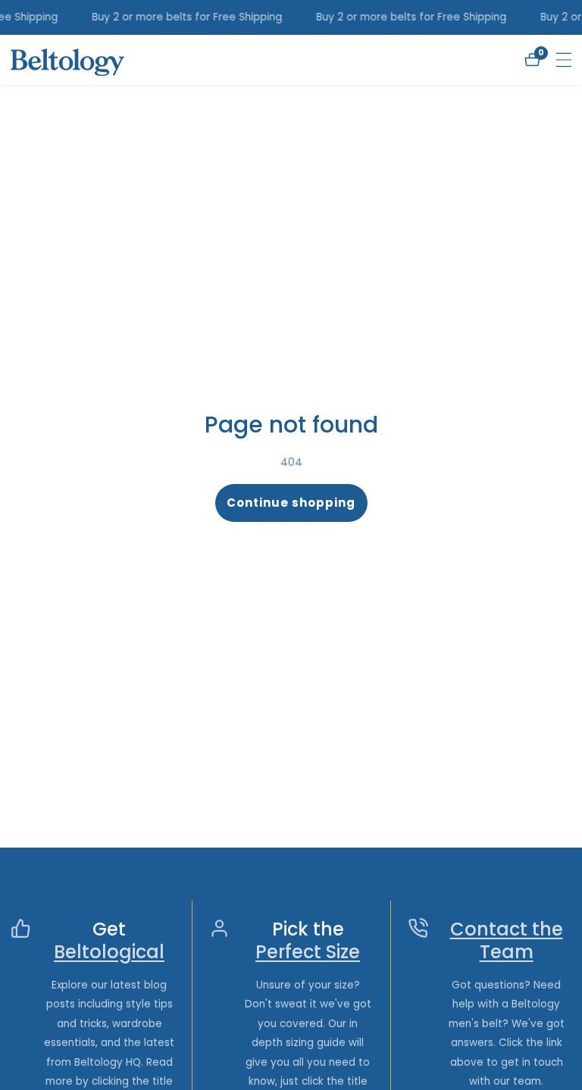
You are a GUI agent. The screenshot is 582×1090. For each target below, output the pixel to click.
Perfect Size (307, 952)
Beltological (109, 952)
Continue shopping (291, 503)
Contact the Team (506, 941)
